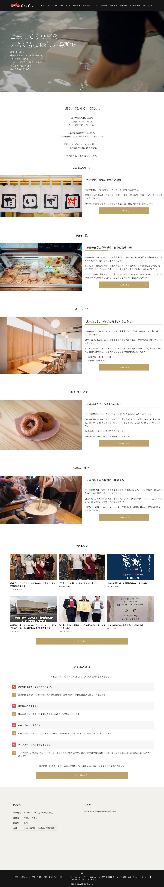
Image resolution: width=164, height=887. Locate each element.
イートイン (69, 877)
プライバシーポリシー (77, 879)
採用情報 (111, 877)
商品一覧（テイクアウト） (53, 877)
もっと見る (82, 641)
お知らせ (93, 877)
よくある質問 (121, 877)
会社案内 (102, 877)
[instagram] (82, 873)
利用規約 (91, 879)
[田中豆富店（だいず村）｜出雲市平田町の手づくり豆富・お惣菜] (22, 5)
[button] (78, 89)
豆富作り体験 (37, 877)
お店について (25, 877)
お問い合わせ (133, 877)
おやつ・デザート (81, 877)
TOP (16, 877)
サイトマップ (144, 877)
